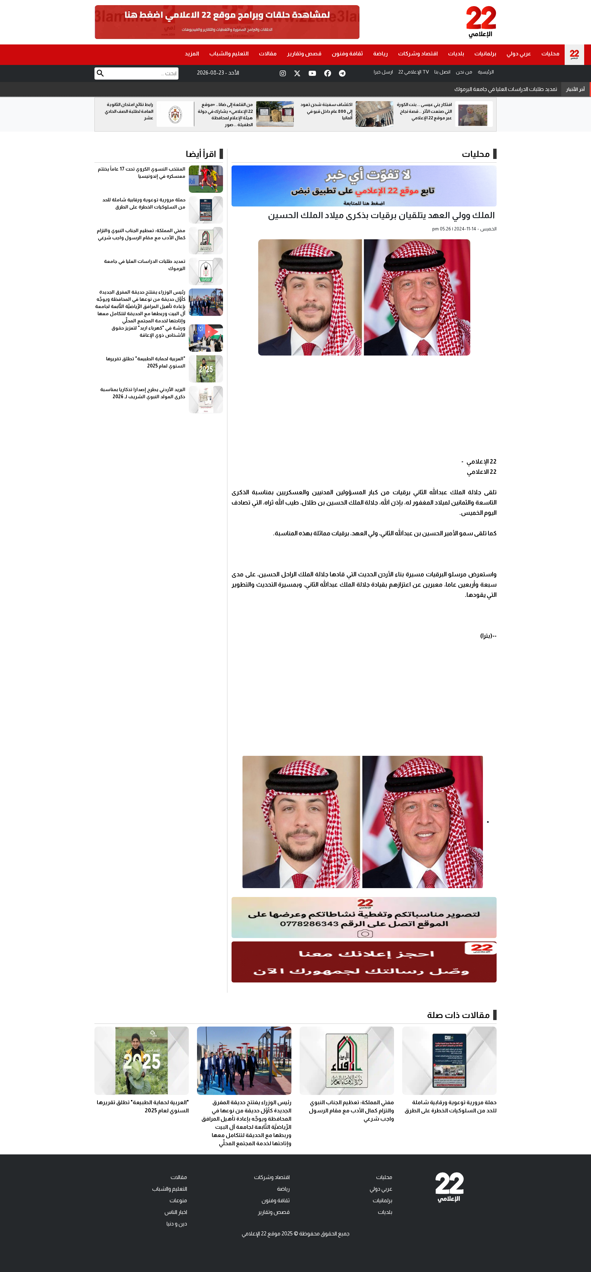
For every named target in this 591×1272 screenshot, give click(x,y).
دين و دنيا (177, 1224)
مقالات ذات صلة (458, 1015)
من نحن (464, 72)
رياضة (380, 53)
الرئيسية (486, 72)
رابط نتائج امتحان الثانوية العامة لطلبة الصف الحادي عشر (228, 111)
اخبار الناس (176, 1212)
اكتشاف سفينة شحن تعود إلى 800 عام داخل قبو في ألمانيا (426, 111)
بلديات (456, 53)
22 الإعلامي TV (413, 72)
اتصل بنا (442, 72)
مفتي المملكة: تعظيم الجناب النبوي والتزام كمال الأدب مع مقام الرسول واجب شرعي (351, 1110)
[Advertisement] (364, 408)
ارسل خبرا (383, 72)
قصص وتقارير (304, 53)
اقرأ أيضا (201, 154)
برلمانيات (485, 53)
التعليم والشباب (229, 53)
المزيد (192, 53)
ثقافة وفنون (347, 53)
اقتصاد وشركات (418, 53)
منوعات (178, 1200)
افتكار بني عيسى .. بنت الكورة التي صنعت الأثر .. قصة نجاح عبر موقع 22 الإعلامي (125, 111)
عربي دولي (519, 53)
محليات (550, 53)
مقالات (268, 53)
